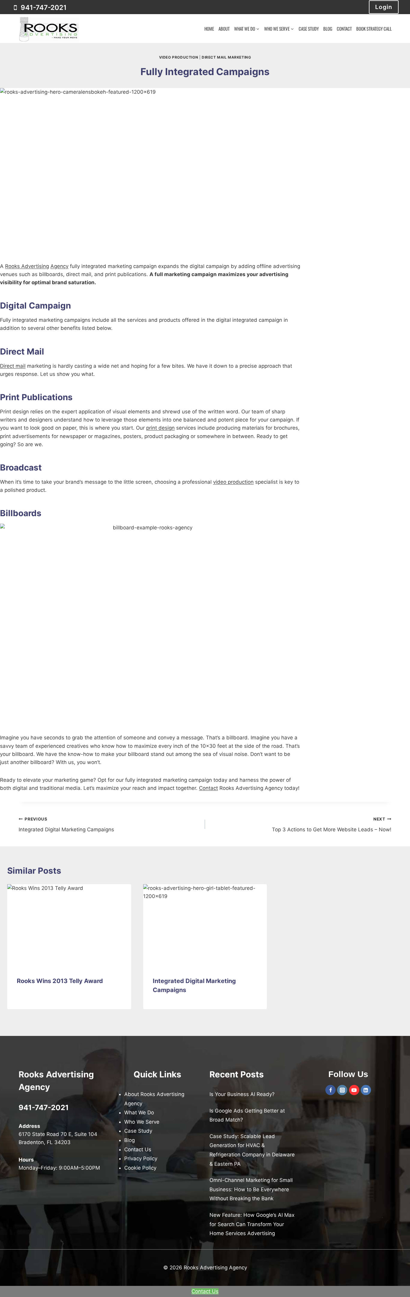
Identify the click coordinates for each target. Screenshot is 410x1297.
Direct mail (13, 366)
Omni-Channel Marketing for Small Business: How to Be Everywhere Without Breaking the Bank (251, 1189)
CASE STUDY (309, 28)
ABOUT (224, 28)
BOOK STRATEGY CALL (374, 28)
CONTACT (344, 28)
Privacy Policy (140, 1159)
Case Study (138, 1131)
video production (233, 482)
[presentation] (69, 925)
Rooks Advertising (27, 266)
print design (160, 428)
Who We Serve (141, 1122)
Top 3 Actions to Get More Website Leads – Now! (331, 825)
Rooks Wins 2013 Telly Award (60, 981)
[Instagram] (342, 1090)
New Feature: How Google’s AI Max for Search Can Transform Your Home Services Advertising (252, 1224)
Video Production (178, 57)
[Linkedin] (366, 1090)
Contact (208, 788)
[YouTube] (354, 1090)
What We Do (139, 1113)
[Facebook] (330, 1090)
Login (383, 7)
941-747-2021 (44, 1107)
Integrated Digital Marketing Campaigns (66, 825)
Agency (59, 266)
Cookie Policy (140, 1168)
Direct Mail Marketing (226, 57)
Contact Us (137, 1149)
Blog (129, 1140)
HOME (209, 28)
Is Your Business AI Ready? (242, 1094)
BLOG (327, 28)
